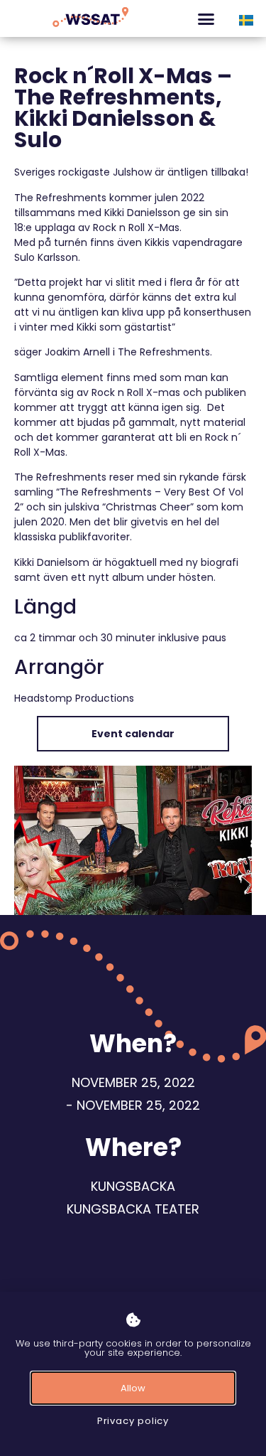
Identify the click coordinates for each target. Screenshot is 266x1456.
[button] (206, 18)
